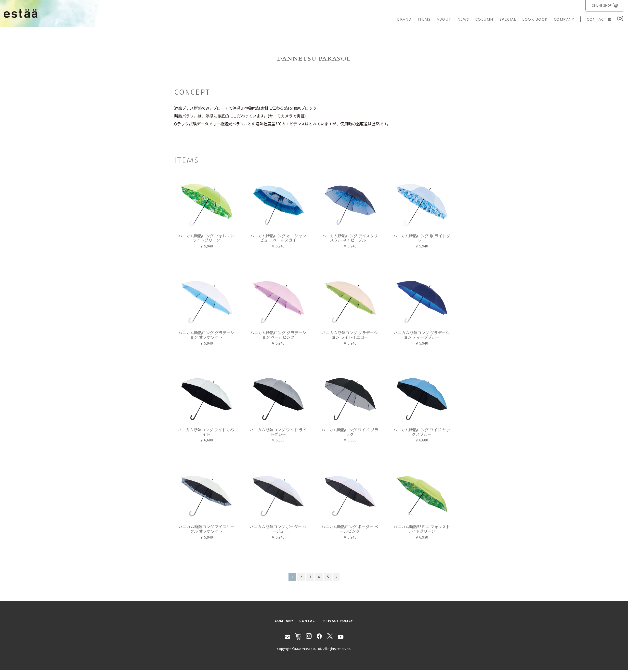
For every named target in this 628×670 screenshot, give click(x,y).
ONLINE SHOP (602, 5)
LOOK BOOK (535, 19)
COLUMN (484, 19)
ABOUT (444, 19)
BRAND (404, 19)
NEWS (463, 19)
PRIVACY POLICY (338, 620)
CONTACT (597, 19)
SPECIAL (507, 19)
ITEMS (424, 19)
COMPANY (564, 19)
